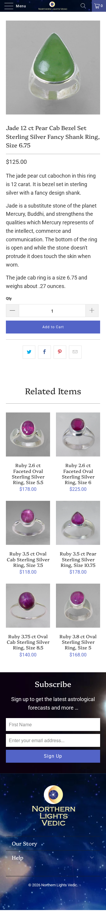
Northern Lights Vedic (59, 885)
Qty (9, 298)
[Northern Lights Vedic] (53, 6)
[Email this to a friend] (75, 352)
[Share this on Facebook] (44, 352)
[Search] (85, 6)
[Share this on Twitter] (29, 352)
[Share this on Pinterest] (60, 352)
